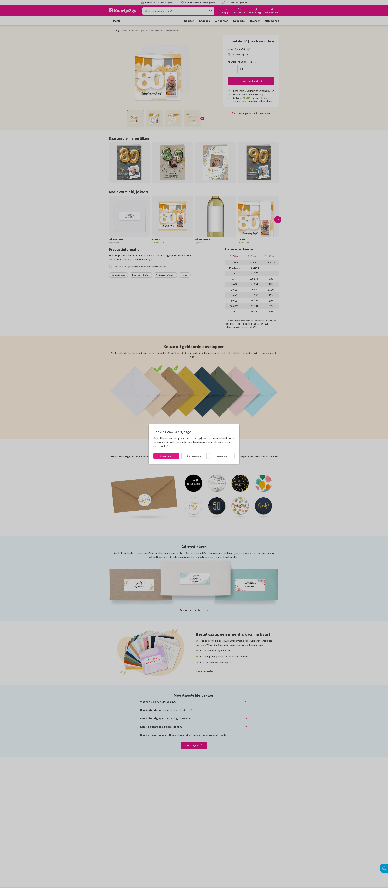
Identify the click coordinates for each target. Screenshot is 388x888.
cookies (193, 438)
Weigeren (222, 455)
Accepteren (166, 455)
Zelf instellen (194, 455)
